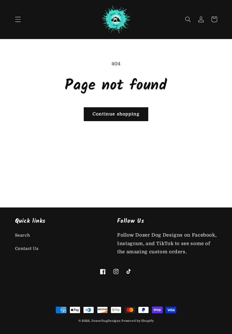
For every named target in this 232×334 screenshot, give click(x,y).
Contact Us (27, 248)
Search (22, 235)
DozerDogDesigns (105, 321)
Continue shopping (116, 114)
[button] (17, 19)
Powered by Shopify (137, 321)
